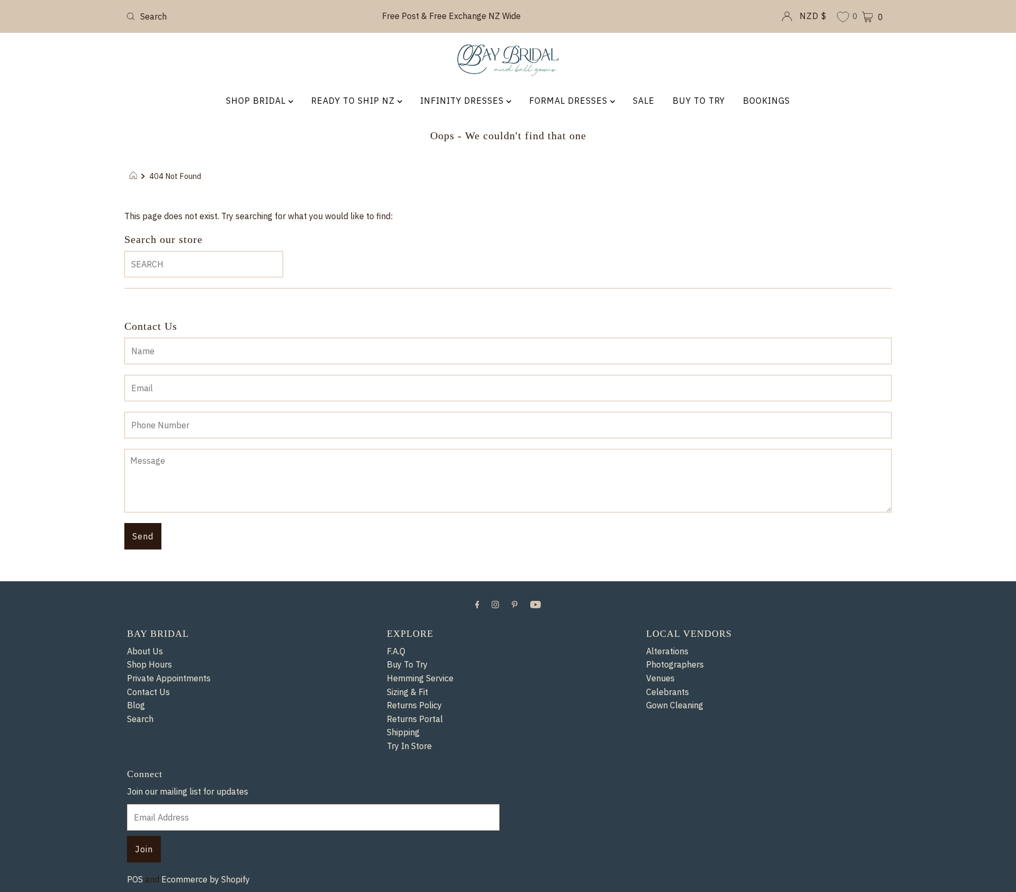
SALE (644, 100)
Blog (136, 705)
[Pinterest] (515, 604)
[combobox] (248, 16)
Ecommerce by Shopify (205, 879)
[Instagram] (495, 604)
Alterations (667, 651)
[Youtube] (535, 604)
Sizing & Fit (407, 692)
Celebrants (667, 692)
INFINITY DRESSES (463, 100)
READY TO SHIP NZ (354, 100)
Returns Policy (414, 705)
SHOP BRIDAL (257, 100)
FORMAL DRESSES (569, 100)
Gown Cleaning (674, 705)
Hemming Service (420, 678)
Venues (660, 678)
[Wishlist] (843, 18)
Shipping (403, 732)
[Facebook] (477, 604)
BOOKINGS (766, 100)
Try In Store (409, 746)
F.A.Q (396, 651)
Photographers (675, 664)
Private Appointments (169, 678)
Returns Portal (415, 719)
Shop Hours (149, 664)
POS (135, 879)
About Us (145, 651)
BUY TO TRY (699, 100)
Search (140, 719)
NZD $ (813, 16)
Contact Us (148, 692)
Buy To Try (407, 664)
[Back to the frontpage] (135, 176)
